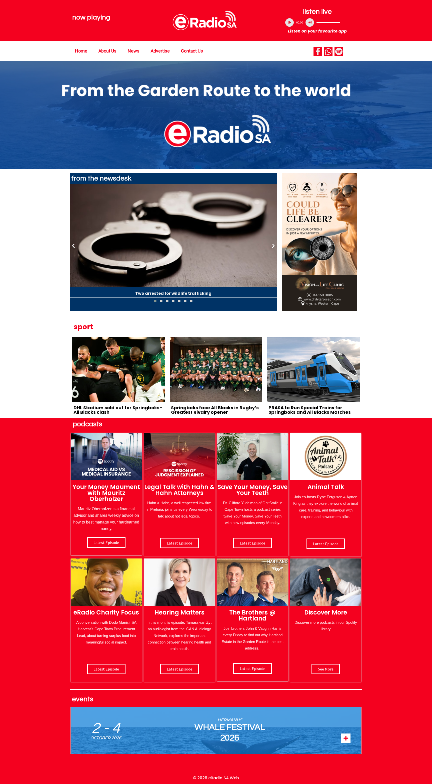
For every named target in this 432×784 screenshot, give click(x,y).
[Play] (289, 22)
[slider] (328, 22)
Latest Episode (252, 543)
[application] (317, 22)
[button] (155, 301)
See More (326, 669)
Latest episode (106, 542)
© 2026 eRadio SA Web (216, 778)
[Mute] (310, 22)
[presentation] (73, 245)
